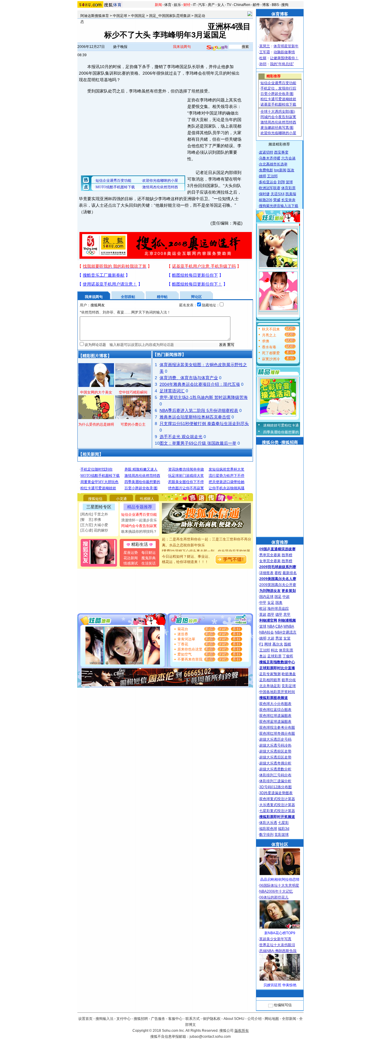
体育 (167, 5)
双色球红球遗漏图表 (275, 716)
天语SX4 (278, 194)
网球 (267, 644)
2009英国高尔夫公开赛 (277, 585)
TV (229, 5)
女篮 (287, 638)
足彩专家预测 (270, 674)
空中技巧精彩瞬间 (133, 392)
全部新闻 (289, 1019)
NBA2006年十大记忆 (276, 891)
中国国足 (138, 16)
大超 (270, 638)
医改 (290, 170)
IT (194, 5)
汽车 (201, 5)
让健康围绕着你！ (284, 58)
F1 (261, 644)
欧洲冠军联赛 (269, 188)
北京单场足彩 (270, 686)
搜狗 (284, 5)
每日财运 (148, 553)
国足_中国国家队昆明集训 (169, 16)
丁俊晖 (287, 656)
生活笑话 (148, 563)
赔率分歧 (289, 680)
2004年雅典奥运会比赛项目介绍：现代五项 (200, 384)
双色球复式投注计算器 (277, 799)
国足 (278, 597)
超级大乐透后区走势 (275, 757)
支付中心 (123, 1019)
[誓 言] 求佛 (90, 520)
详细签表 (266, 573)
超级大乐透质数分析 (275, 769)
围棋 (287, 644)
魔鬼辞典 (148, 558)
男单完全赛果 (270, 555)
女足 (270, 603)
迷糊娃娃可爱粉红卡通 (281, 425)
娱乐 (177, 5)
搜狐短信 (95, 499)
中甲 (262, 603)
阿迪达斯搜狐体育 (94, 16)
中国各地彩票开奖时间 (277, 692)
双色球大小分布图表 (275, 704)
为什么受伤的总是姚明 (96, 424)
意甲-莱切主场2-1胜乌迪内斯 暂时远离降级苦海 (204, 397)
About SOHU (234, 1019)
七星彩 (283, 823)
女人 (220, 5)
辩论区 (196, 297)
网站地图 (272, 1019)
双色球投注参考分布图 (277, 727)
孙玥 (262, 64)
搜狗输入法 (104, 1019)
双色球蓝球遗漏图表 (275, 721)
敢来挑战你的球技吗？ (139, 531)
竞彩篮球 (281, 835)
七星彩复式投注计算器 (277, 811)
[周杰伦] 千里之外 (94, 514)
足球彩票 (274, 656)
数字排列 (266, 835)
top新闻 (280, 170)
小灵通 (121, 499)
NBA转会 (266, 632)
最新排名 (289, 573)
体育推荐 (279, 542)
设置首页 (85, 1019)
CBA (278, 626)
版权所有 (242, 1031)
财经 (186, 5)
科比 (274, 650)
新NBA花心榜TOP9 (279, 933)
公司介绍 (254, 1019)
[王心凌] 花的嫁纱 (94, 530)
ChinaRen (242, 5)
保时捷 (264, 194)
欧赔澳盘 (289, 674)
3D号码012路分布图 (275, 787)
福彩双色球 (268, 829)
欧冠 (262, 608)
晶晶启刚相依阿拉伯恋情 (279, 879)
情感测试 (131, 563)
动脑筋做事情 (284, 52)
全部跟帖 (128, 297)
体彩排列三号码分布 (275, 775)
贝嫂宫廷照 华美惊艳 (279, 985)
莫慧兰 (264, 46)
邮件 (256, 5)
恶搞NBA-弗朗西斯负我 (277, 951)
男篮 (278, 638)
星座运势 (131, 553)
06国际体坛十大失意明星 (279, 885)
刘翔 (281, 182)
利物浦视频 (287, 620)
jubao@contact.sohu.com (210, 1036)
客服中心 (175, 1019)
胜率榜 (287, 555)
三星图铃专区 (98, 506)
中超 (286, 597)
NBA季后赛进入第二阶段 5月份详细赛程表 (199, 410)
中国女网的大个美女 (96, 392)
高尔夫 (277, 644)
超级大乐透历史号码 (275, 739)
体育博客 (279, 14)
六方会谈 (288, 158)
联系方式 (192, 1019)
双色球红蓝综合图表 (275, 710)
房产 (211, 5)
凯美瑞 (290, 194)
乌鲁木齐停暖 (269, 158)
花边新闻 (131, 558)
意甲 (287, 614)
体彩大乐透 (268, 823)
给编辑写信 (283, 1005)
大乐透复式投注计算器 (277, 805)
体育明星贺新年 (286, 46)
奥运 (262, 656)
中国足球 (120, 16)
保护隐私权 (212, 1019)
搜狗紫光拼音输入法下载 (278, 206)
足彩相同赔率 (270, 680)
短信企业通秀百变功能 (139, 514)
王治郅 (272, 176)
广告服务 (158, 1019)
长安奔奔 (288, 200)
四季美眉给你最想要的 (281, 432)
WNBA (288, 626)
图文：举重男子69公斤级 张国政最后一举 (198, 443)
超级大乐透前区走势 (275, 751)
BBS (275, 5)
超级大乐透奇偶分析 (275, 763)
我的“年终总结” (282, 64)
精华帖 (162, 297)
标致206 (265, 200)
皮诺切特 (266, 152)
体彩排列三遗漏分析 (275, 781)
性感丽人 (147, 499)
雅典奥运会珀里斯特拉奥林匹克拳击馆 (195, 417)
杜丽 (262, 58)
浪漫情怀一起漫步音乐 (139, 520)
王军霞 (264, 52)
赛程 (278, 573)
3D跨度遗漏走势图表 (276, 793)
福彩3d (283, 829)
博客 (265, 5)
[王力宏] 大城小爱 (94, 525)
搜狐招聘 (141, 1019)
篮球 (289, 182)
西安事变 (281, 152)
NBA (270, 626)
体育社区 (279, 844)
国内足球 (266, 597)
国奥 (278, 603)
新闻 (158, 5)
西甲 (270, 614)
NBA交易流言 (285, 632)
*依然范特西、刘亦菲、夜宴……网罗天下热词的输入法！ (125, 312)
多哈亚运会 (268, 182)
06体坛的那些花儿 (273, 897)
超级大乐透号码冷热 (275, 745)
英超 (262, 614)
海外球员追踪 (278, 608)
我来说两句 (182, 47)
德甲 (278, 614)
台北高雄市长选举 (273, 164)
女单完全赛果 (270, 561)
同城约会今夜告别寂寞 (139, 526)
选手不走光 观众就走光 (181, 436)
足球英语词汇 (172, 390)
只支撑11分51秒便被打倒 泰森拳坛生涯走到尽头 (204, 423)
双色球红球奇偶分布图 (277, 733)
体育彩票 (288, 188)
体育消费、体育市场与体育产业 (189, 377)
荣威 (276, 200)
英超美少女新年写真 (275, 939)
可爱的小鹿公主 (133, 424)
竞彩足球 (289, 686)
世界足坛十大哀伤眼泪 (277, 945)
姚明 (262, 176)
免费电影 (266, 170)
